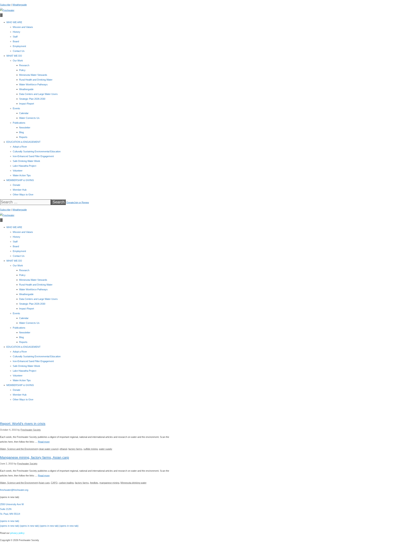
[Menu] (1, 15)
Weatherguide (19, 4)
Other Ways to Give (23, 194)
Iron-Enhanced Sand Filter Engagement (33, 156)
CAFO (54, 482)
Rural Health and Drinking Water (35, 79)
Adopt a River (20, 146)
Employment (19, 46)
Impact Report (26, 103)
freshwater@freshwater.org (14, 490)
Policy (22, 70)
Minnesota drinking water (133, 482)
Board (16, 41)
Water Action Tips (22, 175)
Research (24, 65)
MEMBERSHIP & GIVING (20, 180)
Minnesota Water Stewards (33, 75)
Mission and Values (23, 27)
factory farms (75, 449)
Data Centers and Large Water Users (38, 94)
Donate (16, 185)
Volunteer (17, 170)
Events (16, 108)
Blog (21, 132)
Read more (44, 441)
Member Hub (19, 189)
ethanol (63, 449)
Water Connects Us (29, 118)
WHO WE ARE (14, 22)
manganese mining (109, 482)
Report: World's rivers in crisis (22, 423)
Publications (19, 122)
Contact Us (19, 51)
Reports (23, 137)
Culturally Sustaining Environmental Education (37, 151)
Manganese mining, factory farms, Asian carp (34, 457)
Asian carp (44, 482)
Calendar (24, 113)
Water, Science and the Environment (19, 449)
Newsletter (24, 127)
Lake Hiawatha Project (24, 165)
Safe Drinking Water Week (26, 161)
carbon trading (66, 482)
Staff (15, 36)
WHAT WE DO (14, 55)
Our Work (18, 60)
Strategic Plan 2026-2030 (32, 98)
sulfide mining (91, 449)
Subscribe (5, 4)
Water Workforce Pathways (33, 84)
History (16, 31)
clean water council (48, 449)
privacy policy (17, 533)
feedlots (94, 482)
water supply (105, 449)
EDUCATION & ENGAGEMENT (23, 142)
